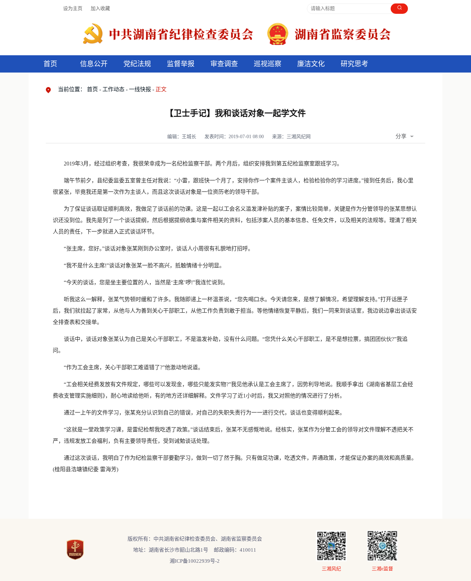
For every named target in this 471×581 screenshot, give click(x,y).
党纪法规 (137, 64)
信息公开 (94, 64)
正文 (161, 89)
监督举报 (180, 64)
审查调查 (224, 64)
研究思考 (354, 64)
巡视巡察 (267, 64)
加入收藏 (100, 8)
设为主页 (72, 8)
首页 (50, 64)
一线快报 (140, 89)
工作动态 (113, 89)
